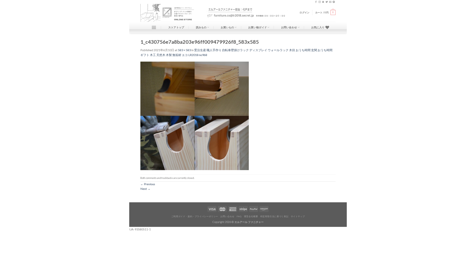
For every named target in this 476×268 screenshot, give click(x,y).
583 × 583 (184, 50)
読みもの (201, 27)
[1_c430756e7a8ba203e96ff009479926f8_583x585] (194, 115)
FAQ (239, 216)
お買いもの (227, 27)
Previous (147, 184)
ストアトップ (176, 27)
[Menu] (153, 27)
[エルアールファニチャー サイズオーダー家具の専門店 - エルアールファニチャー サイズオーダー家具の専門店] (170, 13)
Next (145, 188)
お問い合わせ (289, 27)
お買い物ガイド (257, 27)
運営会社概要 (251, 216)
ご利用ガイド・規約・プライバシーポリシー (194, 216)
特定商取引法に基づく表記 (274, 216)
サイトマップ (298, 216)
